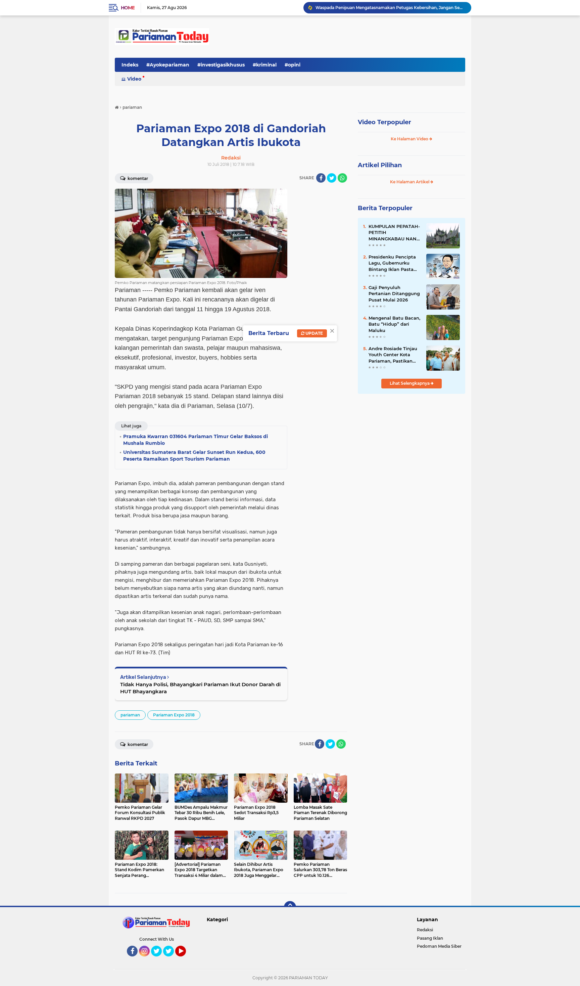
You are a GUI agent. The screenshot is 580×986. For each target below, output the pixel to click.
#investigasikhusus (221, 65)
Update (313, 333)
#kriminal (265, 65)
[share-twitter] (331, 178)
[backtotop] (290, 907)
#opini (292, 65)
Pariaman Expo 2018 (174, 714)
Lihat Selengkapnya (410, 383)
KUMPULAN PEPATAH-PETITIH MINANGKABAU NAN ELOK (394, 233)
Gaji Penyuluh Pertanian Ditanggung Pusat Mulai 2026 (394, 293)
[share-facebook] (321, 178)
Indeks (130, 65)
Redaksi (425, 929)
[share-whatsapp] (342, 178)
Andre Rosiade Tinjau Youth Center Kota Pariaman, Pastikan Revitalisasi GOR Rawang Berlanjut (393, 355)
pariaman (130, 714)
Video (134, 79)
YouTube (185, 959)
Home (128, 8)
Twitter (159, 959)
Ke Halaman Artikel (410, 181)
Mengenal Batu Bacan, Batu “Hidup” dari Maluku (394, 324)
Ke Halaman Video (410, 138)
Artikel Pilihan (380, 165)
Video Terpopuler (384, 122)
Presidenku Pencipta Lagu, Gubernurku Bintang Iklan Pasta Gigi (392, 263)
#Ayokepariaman (167, 65)
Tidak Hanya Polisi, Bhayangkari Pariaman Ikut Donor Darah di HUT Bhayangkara (200, 688)
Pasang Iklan (430, 938)
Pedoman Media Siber (439, 946)
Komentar (137, 178)
